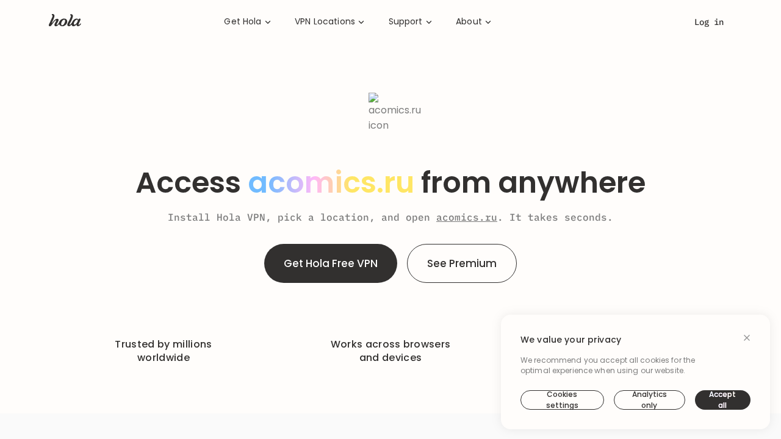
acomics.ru (466, 217)
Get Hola (242, 21)
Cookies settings (562, 400)
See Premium (462, 263)
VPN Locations (325, 21)
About (469, 21)
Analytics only (649, 400)
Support (406, 21)
